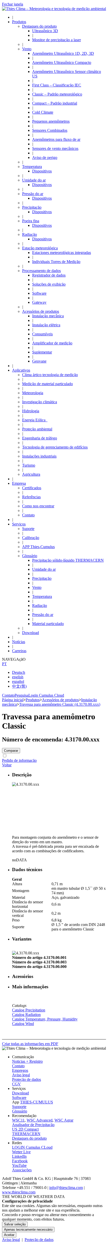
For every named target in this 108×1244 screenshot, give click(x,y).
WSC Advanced (39, 1120)
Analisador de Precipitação (33, 1125)
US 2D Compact (25, 1129)
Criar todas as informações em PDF (30, 1044)
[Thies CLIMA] (54, 9)
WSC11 (18, 1120)
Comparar (11, 750)
